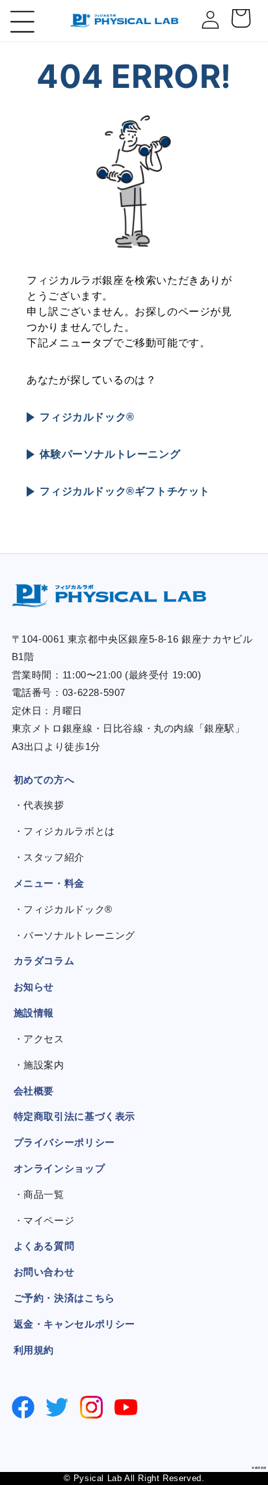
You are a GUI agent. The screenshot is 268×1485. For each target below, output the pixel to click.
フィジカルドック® (87, 417)
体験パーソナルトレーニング (110, 454)
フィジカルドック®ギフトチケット (125, 491)
